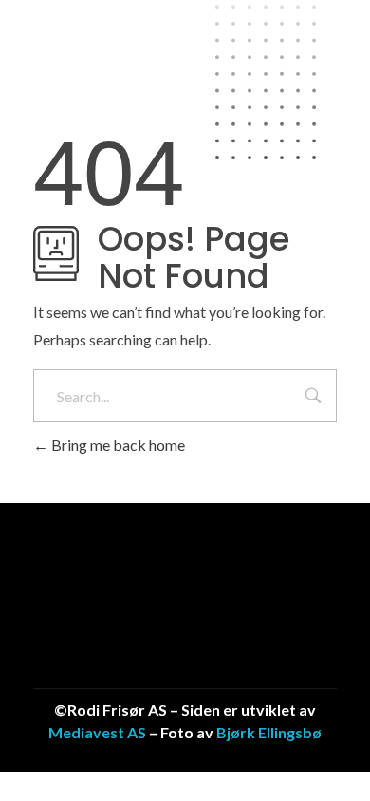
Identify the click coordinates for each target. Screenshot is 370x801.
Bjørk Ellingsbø (269, 732)
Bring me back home (116, 445)
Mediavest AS (97, 732)
